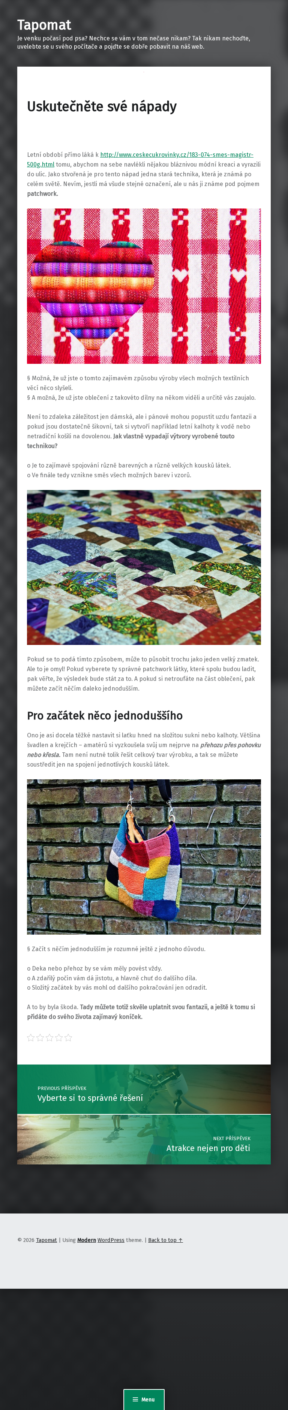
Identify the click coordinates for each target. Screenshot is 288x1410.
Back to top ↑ (165, 1240)
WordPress (111, 1240)
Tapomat (44, 25)
